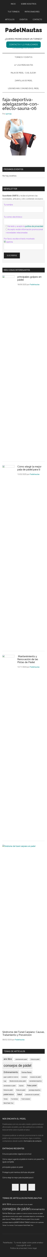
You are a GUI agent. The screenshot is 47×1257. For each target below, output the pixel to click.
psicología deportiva (34, 1090)
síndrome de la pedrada (32, 1094)
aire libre (8, 1059)
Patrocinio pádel (8, 1090)
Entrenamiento (11, 1072)
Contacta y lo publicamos (23, 44)
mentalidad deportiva (35, 1081)
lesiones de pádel (35, 1077)
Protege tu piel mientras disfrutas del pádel (18, 1172)
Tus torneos (14, 1099)
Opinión (21, 1086)
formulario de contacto (33, 1141)
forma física (26, 1072)
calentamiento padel (21, 1059)
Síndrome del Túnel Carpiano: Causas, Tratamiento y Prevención (23, 1033)
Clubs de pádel (35, 1059)
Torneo (5, 1099)
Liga (5, 1081)
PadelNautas (23, 30)
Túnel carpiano (25, 1099)
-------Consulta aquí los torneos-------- (23, 48)
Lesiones (24, 1077)
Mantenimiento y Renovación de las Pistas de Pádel (27, 659)
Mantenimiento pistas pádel (18, 1081)
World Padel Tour (8, 1103)
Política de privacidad (18, 1248)
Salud (19, 1094)
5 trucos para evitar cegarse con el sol (16, 1154)
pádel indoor (9, 1094)
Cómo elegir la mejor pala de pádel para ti (29, 468)
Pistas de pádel (20, 1090)
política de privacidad (34, 226)
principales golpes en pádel (12, 1167)
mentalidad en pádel (10, 1086)
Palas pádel (32, 1085)
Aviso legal (32, 1248)
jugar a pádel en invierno (11, 1077)
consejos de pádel (17, 1065)
